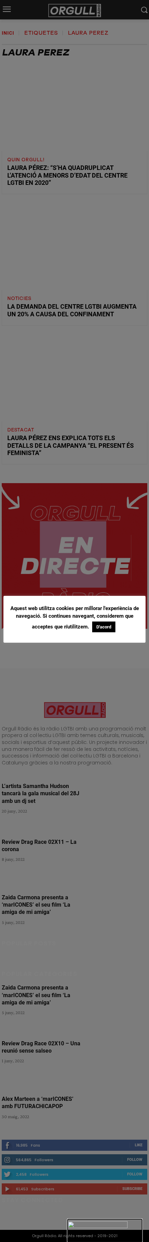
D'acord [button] (103, 626)
